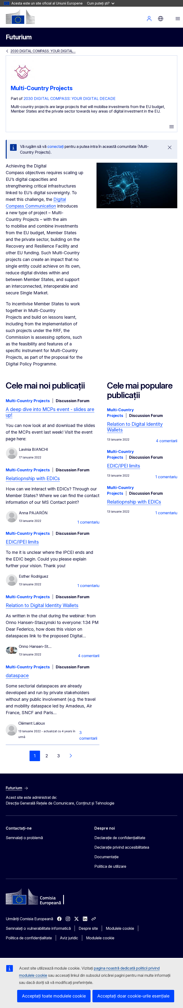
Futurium (19, 37)
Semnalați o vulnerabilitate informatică (38, 928)
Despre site (88, 928)
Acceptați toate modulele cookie (54, 995)
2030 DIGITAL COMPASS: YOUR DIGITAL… (43, 51)
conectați (55, 146)
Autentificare (149, 18)
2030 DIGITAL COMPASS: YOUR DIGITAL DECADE (70, 98)
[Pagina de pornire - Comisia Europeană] (20, 17)
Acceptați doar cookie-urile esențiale (133, 995)
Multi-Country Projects (42, 88)
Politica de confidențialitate (29, 937)
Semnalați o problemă (24, 837)
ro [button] (160, 18)
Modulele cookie (120, 928)
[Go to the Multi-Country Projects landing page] (23, 82)
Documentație (106, 856)
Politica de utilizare (110, 866)
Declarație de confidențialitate (119, 837)
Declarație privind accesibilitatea (121, 847)
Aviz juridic (69, 937)
